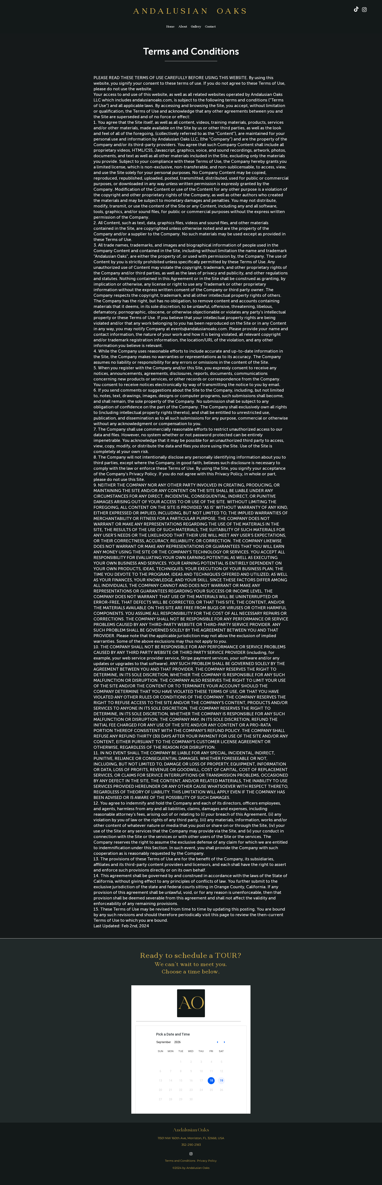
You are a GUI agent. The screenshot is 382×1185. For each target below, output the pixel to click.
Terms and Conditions (180, 1160)
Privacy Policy (207, 1160)
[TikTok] (356, 9)
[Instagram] (364, 9)
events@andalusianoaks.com (199, 328)
